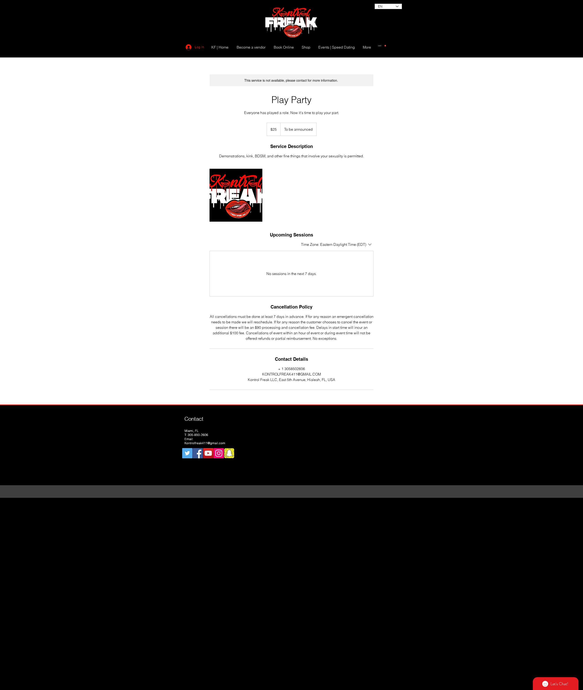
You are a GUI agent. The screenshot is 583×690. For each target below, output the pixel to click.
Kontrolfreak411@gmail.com (204, 443)
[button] (382, 46)
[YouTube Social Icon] (208, 453)
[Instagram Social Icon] (219, 453)
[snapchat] (229, 453)
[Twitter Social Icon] (187, 453)
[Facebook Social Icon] (198, 453)
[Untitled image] (236, 195)
